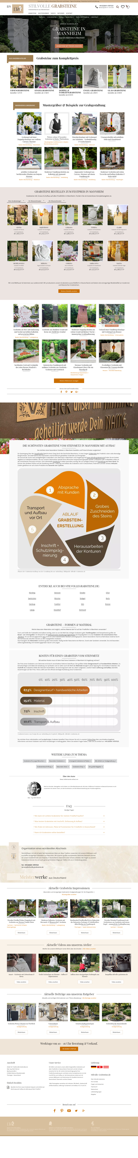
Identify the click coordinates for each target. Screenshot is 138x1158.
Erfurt (108, 592)
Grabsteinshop (52, 17)
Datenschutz (94, 1089)
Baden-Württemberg (82, 17)
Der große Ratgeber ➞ (96, 767)
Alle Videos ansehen (89, 949)
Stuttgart (82, 598)
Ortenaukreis (119, 335)
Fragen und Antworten (97, 1084)
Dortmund (82, 610)
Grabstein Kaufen (18, 903)
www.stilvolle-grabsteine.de (96, 457)
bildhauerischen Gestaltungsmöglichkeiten (61, 635)
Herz (44, 637)
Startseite (42, 17)
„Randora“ (21, 637)
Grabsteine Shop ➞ (79, 767)
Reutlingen (119, 179)
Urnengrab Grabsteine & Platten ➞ (80, 761)
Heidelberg (64, 177)
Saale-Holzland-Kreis (89, 927)
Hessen (105, 370)
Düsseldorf (57, 610)
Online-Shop (91, 739)
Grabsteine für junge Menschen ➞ (35, 761)
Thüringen (77, 927)
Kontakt (69, 13)
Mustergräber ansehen (69, 894)
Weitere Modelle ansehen (69, 291)
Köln (82, 604)
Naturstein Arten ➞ (63, 767)
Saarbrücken (32, 598)
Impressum (94, 1087)
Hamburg (32, 604)
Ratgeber (60, 13)
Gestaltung (56, 461)
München (57, 598)
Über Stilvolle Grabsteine (98, 1079)
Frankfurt (57, 604)
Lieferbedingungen (96, 1092)
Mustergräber (43, 13)
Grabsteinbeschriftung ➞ (45, 767)
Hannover (57, 592)
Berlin (108, 598)
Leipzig (32, 610)
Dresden (82, 592)
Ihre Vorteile (94, 1081)
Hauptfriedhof (38, 453)
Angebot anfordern (112, 325)
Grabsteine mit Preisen (69, 46)
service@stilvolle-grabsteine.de (32, 867)
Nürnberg (32, 592)
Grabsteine (32, 13)
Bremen (107, 604)
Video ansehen (21, 982)
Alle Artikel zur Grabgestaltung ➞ (105, 761)
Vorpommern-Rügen (77, 375)
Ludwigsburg (34, 337)
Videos (53, 13)
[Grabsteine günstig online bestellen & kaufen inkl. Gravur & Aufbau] (17, 8)
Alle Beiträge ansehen (89, 998)
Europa (61, 17)
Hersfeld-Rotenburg (115, 370)
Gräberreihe (93, 453)
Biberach (92, 145)
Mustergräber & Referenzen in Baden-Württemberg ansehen (56, 143)
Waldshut (37, 179)
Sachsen (10, 925)
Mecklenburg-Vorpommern (79, 373)
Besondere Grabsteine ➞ (57, 761)
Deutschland (70, 17)
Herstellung (101, 461)
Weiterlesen (21, 933)
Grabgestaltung (22, 1027)
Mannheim (94, 17)
